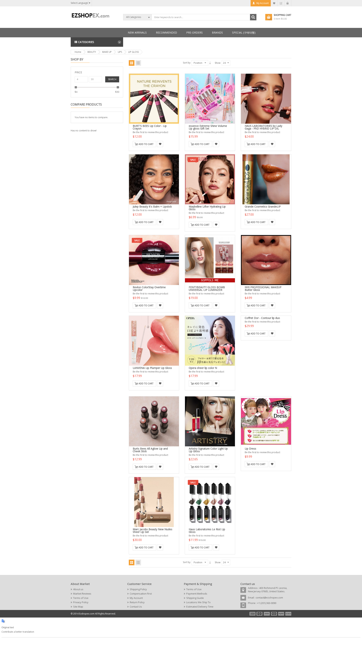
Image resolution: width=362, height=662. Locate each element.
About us (78, 589)
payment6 (288, 614)
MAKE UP (107, 52)
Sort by (186, 62)
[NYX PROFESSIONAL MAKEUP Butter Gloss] (266, 260)
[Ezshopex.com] (90, 15)
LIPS (120, 52)
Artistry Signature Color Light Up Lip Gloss (208, 450)
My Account (262, 3)
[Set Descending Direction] (210, 62)
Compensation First (141, 593)
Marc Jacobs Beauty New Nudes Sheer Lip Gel (152, 530)
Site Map (78, 606)
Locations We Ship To (198, 602)
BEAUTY (91, 52)
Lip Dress (250, 448)
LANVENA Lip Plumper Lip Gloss (152, 368)
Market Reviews (82, 593)
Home (78, 52)
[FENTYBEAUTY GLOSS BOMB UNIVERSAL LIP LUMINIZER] (210, 260)
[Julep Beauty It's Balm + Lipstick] (154, 179)
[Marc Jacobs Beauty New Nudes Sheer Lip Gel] (154, 502)
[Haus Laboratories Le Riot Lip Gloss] (210, 502)
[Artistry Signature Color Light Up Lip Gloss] (210, 421)
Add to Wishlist (160, 144)
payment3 (267, 614)
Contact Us (136, 606)
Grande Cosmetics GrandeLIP (263, 206)
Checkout (281, 3)
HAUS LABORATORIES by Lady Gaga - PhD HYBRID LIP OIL (263, 127)
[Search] (253, 17)
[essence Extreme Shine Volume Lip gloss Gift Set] (210, 99)
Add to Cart (146, 144)
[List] (138, 63)
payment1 (252, 614)
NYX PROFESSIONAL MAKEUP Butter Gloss (263, 288)
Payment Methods (196, 593)
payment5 (281, 614)
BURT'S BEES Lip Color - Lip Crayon (150, 127)
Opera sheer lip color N (203, 368)
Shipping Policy (138, 589)
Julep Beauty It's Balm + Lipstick (152, 206)
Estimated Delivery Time (199, 606)
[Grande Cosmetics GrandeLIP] (266, 179)
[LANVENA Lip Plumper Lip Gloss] (154, 341)
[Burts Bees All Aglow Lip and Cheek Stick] (154, 421)
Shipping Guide (195, 598)
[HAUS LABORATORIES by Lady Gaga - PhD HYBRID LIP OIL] (266, 99)
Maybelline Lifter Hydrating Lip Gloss (207, 208)
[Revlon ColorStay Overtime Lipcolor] (154, 260)
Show (217, 62)
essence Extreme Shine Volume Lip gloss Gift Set (208, 127)
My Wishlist (274, 3)
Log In (288, 3)
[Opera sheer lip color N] (210, 341)
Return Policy (137, 602)
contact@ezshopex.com (269, 597)
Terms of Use (80, 598)
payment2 (259, 614)
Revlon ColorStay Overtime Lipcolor (149, 288)
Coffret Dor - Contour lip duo (262, 318)
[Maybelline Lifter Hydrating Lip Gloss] (210, 179)
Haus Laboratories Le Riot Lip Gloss (207, 530)
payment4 (274, 614)
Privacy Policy (80, 602)
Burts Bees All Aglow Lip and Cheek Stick (150, 450)
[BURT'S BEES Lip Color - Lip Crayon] (154, 99)
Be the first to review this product (150, 132)
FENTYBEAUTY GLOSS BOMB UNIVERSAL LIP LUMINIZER (207, 288)
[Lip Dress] (266, 421)
